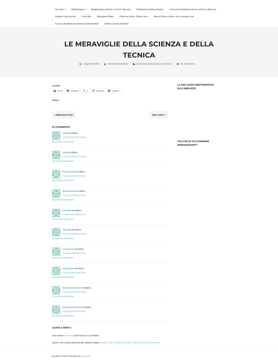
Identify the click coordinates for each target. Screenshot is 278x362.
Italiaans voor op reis (65, 17)
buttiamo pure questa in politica (154, 64)
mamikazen (69, 249)
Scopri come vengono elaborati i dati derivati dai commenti (130, 343)
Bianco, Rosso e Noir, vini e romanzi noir (174, 17)
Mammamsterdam (72, 288)
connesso (69, 336)
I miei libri (86, 17)
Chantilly (67, 211)
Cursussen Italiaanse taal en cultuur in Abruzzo (192, 9)
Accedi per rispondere (63, 142)
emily (65, 133)
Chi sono (59, 9)
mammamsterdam (118, 64)
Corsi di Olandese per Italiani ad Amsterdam (77, 24)
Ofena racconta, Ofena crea (133, 17)
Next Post (158, 115)
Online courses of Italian (116, 24)
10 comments (188, 64)
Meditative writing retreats (150, 9)
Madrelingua (77, 9)
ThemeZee (85, 356)
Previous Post (64, 115)
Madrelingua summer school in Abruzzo (111, 9)
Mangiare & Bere (105, 17)
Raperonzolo (69, 172)
